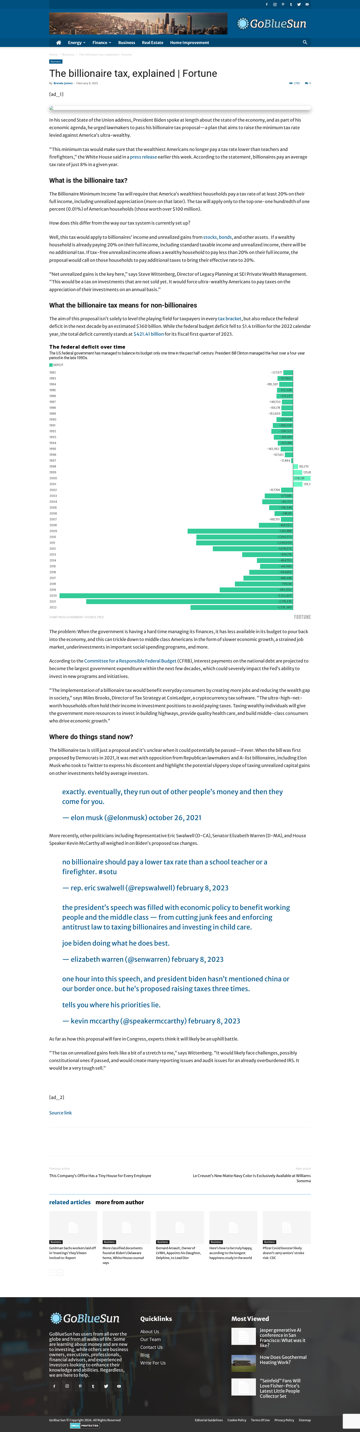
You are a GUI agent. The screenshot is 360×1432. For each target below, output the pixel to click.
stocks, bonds (217, 237)
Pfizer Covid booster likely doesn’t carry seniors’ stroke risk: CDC (283, 1253)
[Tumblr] (291, 4)
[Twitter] (299, 4)
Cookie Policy (237, 1420)
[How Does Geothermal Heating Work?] (243, 1363)
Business (126, 42)
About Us (149, 1331)
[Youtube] (307, 4)
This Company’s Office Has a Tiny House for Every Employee (100, 1175)
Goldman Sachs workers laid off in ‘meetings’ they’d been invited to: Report (72, 1253)
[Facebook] (266, 4)
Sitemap (305, 1420)
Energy (75, 42)
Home (53, 54)
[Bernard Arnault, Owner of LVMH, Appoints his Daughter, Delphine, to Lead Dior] (180, 1227)
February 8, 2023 (202, 888)
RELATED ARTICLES (70, 1202)
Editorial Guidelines (209, 1420)
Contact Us (151, 1347)
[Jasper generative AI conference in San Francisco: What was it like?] (243, 1336)
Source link (60, 1113)
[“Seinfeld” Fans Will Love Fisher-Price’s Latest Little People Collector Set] (243, 1387)
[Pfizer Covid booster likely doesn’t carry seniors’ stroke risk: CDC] (287, 1227)
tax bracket (229, 318)
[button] (305, 43)
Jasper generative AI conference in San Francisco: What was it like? (283, 1337)
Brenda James (63, 83)
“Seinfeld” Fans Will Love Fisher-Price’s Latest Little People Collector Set (280, 1388)
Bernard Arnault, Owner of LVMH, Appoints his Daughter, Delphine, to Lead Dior (178, 1253)
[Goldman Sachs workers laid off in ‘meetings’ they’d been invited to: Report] (73, 1227)
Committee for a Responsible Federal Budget (130, 661)
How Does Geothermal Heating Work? (283, 1359)
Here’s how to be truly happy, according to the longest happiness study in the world (230, 1253)
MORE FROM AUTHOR (120, 1202)
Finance (100, 42)
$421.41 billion (148, 334)
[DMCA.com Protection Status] (85, 1427)
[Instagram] (274, 4)
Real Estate (152, 42)
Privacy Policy (284, 1420)
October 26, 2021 (175, 817)
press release (143, 157)
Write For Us (153, 1363)
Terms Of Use (260, 1420)
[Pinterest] (283, 4)
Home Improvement (189, 42)
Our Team (150, 1339)
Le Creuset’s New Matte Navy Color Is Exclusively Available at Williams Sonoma (252, 1178)
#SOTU (107, 872)
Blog (145, 1355)
